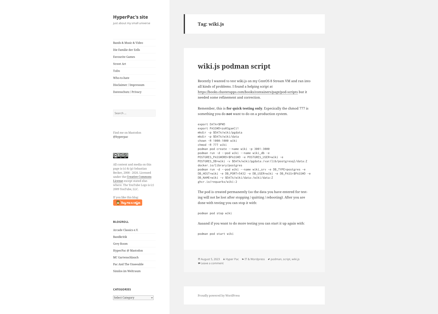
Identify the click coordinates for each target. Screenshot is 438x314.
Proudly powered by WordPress (219, 295)
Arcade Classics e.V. (125, 230)
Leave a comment (212, 263)
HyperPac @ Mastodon (128, 250)
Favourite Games (124, 57)
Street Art (119, 64)
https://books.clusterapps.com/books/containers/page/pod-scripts (248, 92)
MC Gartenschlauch (126, 257)
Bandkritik (120, 237)
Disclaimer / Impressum (128, 85)
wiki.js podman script (234, 66)
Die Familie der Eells (126, 50)
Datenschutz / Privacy (127, 92)
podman (276, 259)
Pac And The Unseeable (128, 264)
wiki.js (296, 259)
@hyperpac (120, 137)
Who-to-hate (121, 78)
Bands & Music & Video (128, 43)
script (286, 259)
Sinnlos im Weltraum (127, 271)
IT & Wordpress (255, 259)
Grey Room (120, 244)
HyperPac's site (130, 17)
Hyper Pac (232, 259)
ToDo (116, 71)
